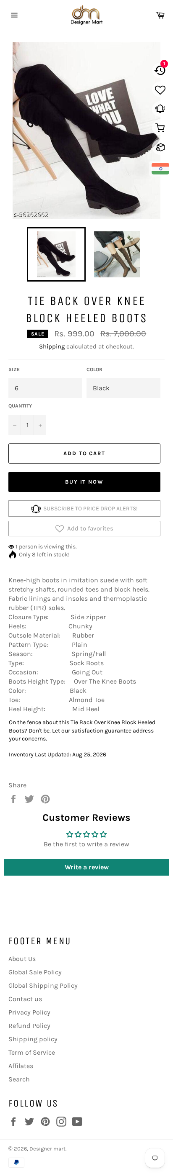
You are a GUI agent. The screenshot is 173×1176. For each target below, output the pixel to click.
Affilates (20, 1066)
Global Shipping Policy (43, 985)
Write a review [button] (87, 867)
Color (94, 369)
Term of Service (31, 1052)
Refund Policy (29, 1026)
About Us (22, 959)
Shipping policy (33, 1039)
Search (19, 1079)
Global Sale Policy (35, 972)
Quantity (20, 406)
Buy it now (84, 482)
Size (14, 369)
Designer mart (47, 1148)
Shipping (52, 346)
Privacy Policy (29, 1012)
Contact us (25, 999)
